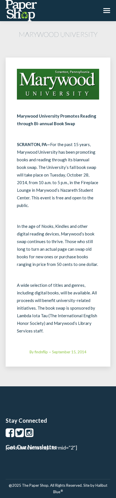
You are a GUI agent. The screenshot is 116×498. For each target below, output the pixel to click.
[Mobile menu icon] (106, 10)
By (39, 352)
